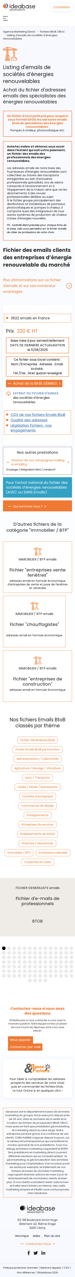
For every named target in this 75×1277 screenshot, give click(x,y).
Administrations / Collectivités (38, 759)
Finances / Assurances (37, 843)
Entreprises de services (37, 825)
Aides (36, 1236)
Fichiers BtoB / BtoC (52, 32)
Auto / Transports (37, 778)
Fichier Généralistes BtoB (37, 740)
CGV (66, 1267)
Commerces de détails (37, 806)
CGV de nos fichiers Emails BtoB (38, 414)
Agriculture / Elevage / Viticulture (37, 768)
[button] (37, 286)
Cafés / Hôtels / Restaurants (37, 787)
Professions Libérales (53, 853)
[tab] (37, 286)
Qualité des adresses (29, 420)
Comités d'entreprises (37, 796)
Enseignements (37, 815)
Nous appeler (20, 1039)
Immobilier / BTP (19, 853)
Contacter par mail (25, 1047)
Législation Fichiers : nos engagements (31, 428)
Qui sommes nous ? (27, 506)
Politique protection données (20, 1267)
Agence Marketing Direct (19, 32)
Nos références (26, 1272)
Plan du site (52, 1236)
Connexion (61, 7)
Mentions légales (50, 1267)
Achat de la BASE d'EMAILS (35, 383)
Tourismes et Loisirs (37, 862)
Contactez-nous (38, 1243)
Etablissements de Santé (37, 834)
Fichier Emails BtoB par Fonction (38, 749)
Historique (22, 1236)
